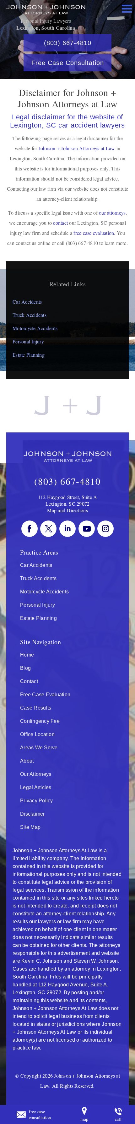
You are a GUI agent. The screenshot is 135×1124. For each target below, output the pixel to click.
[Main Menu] (127, 8)
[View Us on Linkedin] (67, 528)
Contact (29, 681)
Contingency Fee (40, 721)
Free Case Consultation (67, 62)
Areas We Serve (39, 747)
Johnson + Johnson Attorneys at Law (77, 148)
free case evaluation (93, 232)
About (27, 761)
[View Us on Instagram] (105, 528)
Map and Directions (67, 510)
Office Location (37, 734)
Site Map (30, 827)
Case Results (35, 708)
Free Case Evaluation (45, 694)
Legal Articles (35, 787)
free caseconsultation (40, 1115)
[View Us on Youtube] (86, 528)
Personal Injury (28, 341)
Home (27, 654)
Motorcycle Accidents (35, 328)
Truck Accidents (29, 315)
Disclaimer (32, 814)
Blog (25, 668)
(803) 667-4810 (67, 42)
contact (60, 222)
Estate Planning (29, 354)
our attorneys (112, 212)
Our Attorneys (35, 774)
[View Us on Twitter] (48, 528)
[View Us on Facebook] (29, 528)
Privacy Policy (36, 800)
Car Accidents (27, 301)
